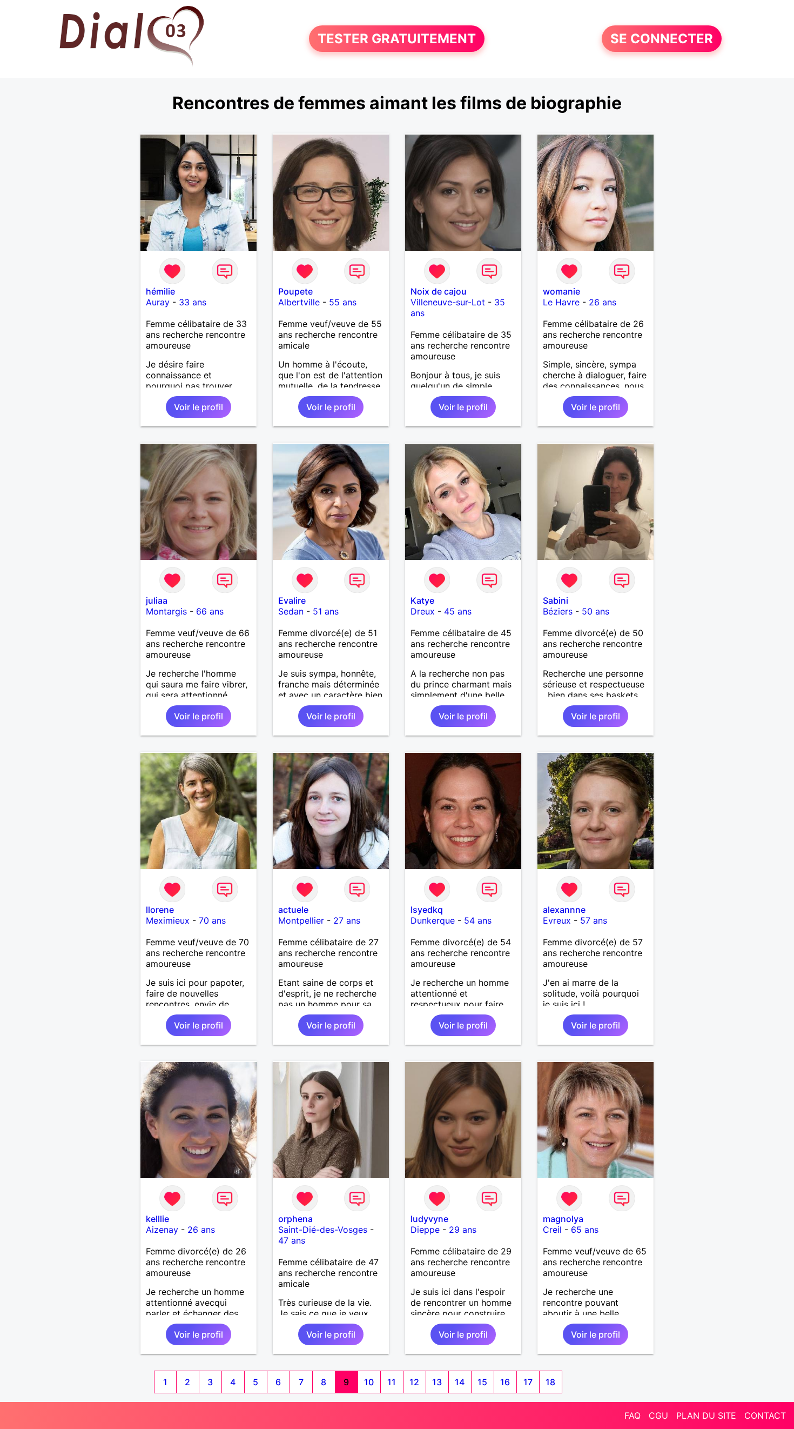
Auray (158, 302)
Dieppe (425, 1229)
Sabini (555, 600)
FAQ (632, 1415)
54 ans (478, 920)
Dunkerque (433, 920)
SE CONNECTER (661, 38)
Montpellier (301, 920)
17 (528, 1382)
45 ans (458, 611)
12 (414, 1382)
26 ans (602, 302)
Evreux (557, 920)
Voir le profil (198, 407)
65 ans (584, 1229)
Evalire (292, 600)
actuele (293, 909)
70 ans (212, 920)
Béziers (558, 611)
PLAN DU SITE (706, 1415)
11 (391, 1382)
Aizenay (162, 1229)
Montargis (166, 611)
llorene (160, 909)
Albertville (299, 302)
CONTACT (765, 1415)
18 (550, 1382)
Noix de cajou (439, 291)
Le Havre (561, 302)
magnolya (563, 1218)
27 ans (346, 920)
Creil (552, 1229)
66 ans (210, 611)
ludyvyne (429, 1218)
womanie (561, 291)
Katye (422, 600)
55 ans (342, 302)
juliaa (156, 600)
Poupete (295, 291)
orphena (295, 1218)
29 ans (462, 1229)
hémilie (160, 291)
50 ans (595, 611)
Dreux (423, 611)
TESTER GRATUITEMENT (397, 38)
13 (437, 1382)
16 (505, 1382)
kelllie (157, 1218)
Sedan (291, 611)
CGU (658, 1415)
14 (460, 1382)
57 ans (593, 920)
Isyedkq (427, 909)
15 (482, 1382)
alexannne (564, 909)
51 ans (326, 611)
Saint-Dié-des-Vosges (322, 1229)
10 (369, 1382)
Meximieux (168, 920)
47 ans (291, 1240)
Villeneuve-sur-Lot (448, 302)
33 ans (192, 302)
